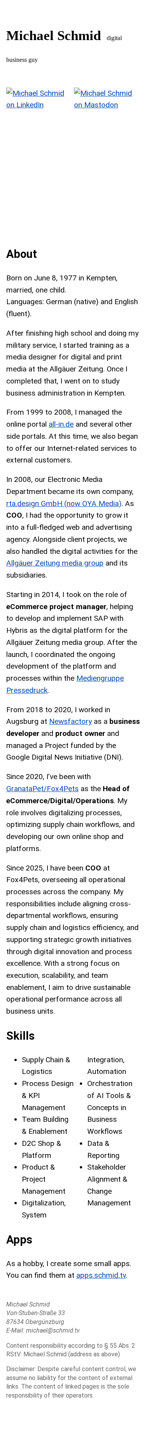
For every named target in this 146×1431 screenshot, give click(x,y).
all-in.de (61, 424)
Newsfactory (70, 721)
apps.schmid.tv (101, 1275)
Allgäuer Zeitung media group (55, 563)
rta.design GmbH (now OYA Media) (63, 503)
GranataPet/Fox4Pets (42, 788)
